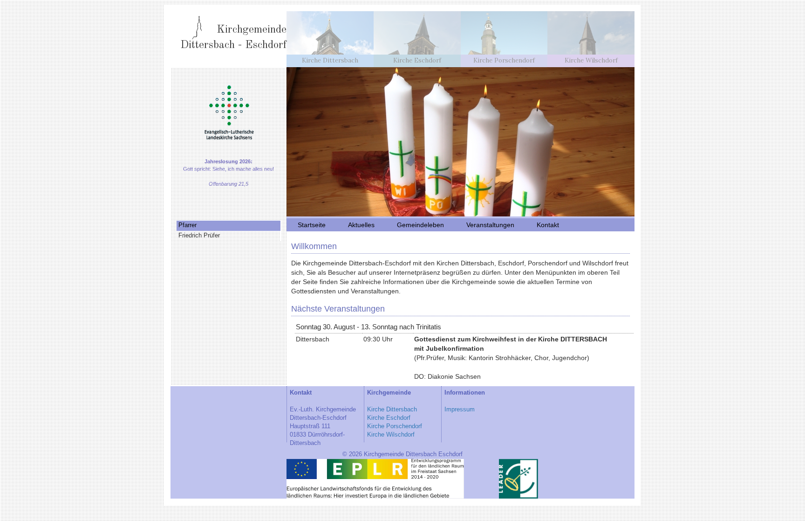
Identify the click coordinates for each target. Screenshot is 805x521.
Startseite (312, 225)
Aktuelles (361, 225)
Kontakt (548, 225)
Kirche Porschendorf (394, 426)
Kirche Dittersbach (392, 409)
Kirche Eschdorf (388, 418)
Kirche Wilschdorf (391, 434)
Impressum (459, 409)
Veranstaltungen (490, 225)
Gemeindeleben (420, 225)
